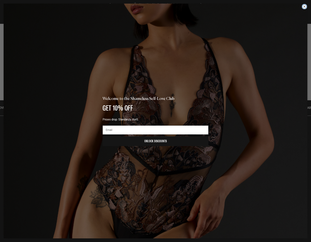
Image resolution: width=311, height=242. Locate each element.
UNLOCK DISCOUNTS (155, 141)
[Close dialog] (304, 6)
